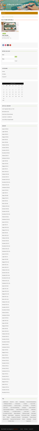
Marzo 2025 (4, 171)
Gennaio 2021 (4, 304)
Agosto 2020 (4, 317)
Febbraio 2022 (5, 269)
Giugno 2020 (4, 323)
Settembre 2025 (5, 158)
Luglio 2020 (4, 320)
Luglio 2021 (4, 288)
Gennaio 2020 (4, 336)
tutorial (34, 419)
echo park (6, 407)
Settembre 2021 (5, 283)
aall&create (5, 401)
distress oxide (17, 405)
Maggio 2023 (4, 230)
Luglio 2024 (4, 192)
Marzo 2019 (4, 355)
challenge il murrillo (8, 403)
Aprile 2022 (4, 264)
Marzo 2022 (4, 267)
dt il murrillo (25, 405)
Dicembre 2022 (5, 243)
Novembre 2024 (5, 182)
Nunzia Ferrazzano (6, 36)
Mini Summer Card (5, 111)
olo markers (33, 415)
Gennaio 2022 (4, 272)
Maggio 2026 (4, 136)
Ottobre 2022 (4, 248)
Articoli (4, 33)
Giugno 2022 (4, 259)
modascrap (17, 415)
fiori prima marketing (15, 407)
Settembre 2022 (5, 251)
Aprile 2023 (4, 232)
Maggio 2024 (4, 198)
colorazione (17, 403)
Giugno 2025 (4, 163)
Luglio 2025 (4, 160)
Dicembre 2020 (5, 307)
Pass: (3, 58)
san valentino (25, 417)
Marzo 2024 (4, 203)
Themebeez (16, 429)
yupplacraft (28, 421)
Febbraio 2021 (5, 301)
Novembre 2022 (5, 246)
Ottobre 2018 (4, 365)
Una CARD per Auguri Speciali (7, 119)
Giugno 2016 (4, 373)
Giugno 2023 (4, 227)
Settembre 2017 (5, 371)
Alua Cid (11, 401)
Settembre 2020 (5, 315)
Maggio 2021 (4, 293)
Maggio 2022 (4, 262)
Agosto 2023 (4, 222)
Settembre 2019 (5, 347)
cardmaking (22, 401)
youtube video (11, 421)
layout (33, 411)
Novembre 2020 (5, 309)
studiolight (29, 419)
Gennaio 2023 (4, 240)
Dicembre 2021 (5, 275)
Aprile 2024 (4, 200)
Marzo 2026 (4, 142)
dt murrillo (33, 405)
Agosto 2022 (4, 254)
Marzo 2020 (4, 331)
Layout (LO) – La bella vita (7, 116)
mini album (33, 413)
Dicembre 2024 (5, 179)
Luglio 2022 (4, 256)
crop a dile (33, 403)
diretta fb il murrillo (8, 405)
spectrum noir (6, 419)
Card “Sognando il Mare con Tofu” (8, 108)
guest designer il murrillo (8, 409)
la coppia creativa (16, 411)
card (17, 401)
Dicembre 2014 (5, 389)
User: (3, 54)
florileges (24, 407)
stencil (23, 419)
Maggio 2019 (4, 352)
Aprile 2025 (4, 168)
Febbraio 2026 (5, 144)
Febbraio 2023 (5, 238)
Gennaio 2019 (4, 360)
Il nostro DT (4, 76)
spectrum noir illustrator (15, 419)
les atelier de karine (7, 413)
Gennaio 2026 (4, 147)
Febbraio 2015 (5, 387)
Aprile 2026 (4, 139)
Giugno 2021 (4, 291)
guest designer (32, 407)
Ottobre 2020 (4, 312)
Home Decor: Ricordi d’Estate (7, 114)
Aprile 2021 (4, 296)
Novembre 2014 (5, 392)
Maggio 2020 (4, 325)
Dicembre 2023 (5, 211)
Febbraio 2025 (5, 174)
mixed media (10, 415)
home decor (6, 411)
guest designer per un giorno (22, 409)
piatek (8, 417)
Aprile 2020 (4, 328)
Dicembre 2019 (5, 339)
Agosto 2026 (4, 128)
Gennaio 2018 (4, 368)
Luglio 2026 (4, 131)
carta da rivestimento (31, 401)
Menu (4, 13)
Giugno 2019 (4, 349)
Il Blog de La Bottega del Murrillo (19, 4)
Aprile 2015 (4, 384)
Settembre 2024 (5, 187)
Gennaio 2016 (4, 376)
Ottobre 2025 (4, 155)
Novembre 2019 (5, 341)
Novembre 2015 (5, 379)
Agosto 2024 (4, 190)
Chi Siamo (4, 74)
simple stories (33, 417)
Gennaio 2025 (4, 176)
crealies (25, 403)
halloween (33, 409)
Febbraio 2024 (5, 206)
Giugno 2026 (4, 134)
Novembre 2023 (5, 214)
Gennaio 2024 (4, 208)
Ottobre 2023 (4, 216)
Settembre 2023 (5, 219)
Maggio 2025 (4, 166)
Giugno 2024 (4, 195)
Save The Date (5, 35)
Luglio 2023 (4, 224)
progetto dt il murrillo (16, 417)
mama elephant (17, 413)
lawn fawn (26, 411)
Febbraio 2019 (5, 357)
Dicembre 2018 (5, 363)
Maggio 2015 (4, 381)
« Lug (3, 100)
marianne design (26, 413)
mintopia (4, 415)
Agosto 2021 (4, 285)
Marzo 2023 (4, 235)
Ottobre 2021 (4, 280)
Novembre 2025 (5, 152)
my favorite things (25, 415)
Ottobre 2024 (4, 184)
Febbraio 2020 (5, 333)
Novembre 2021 (5, 277)
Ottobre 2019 (4, 344)
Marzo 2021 (4, 299)
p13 (4, 417)
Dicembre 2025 (5, 150)
